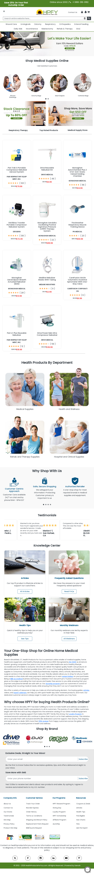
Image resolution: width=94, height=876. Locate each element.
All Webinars (69, 638)
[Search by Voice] (84, 18)
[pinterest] (79, 858)
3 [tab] (48, 504)
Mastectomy (47, 28)
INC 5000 (72, 662)
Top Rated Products (48, 130)
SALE (78, 28)
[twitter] (15, 858)
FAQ (78, 824)
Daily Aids (18, 28)
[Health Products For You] (47, 12)
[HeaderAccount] (82, 12)
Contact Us (72, 12)
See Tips (25, 638)
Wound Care (11, 24)
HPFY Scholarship (59, 816)
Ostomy (37, 24)
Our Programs (59, 798)
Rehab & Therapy (65, 28)
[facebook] (27, 858)
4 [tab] (50, 504)
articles (86, 690)
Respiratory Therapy (18, 130)
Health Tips (80, 812)
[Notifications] (85, 12)
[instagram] (40, 858)
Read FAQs (69, 591)
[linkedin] (53, 858)
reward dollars (67, 676)
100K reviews (43, 721)
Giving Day (57, 808)
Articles (25, 578)
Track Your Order (33, 804)
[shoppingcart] (88, 12)
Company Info (10, 798)
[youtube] (66, 858)
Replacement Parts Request (37, 824)
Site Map (7, 820)
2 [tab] (48, 99)
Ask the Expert (82, 828)
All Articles (25, 591)
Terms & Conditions (34, 816)
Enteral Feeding (81, 24)
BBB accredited (16, 679)
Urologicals (25, 24)
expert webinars (20, 692)
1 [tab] (46, 99)
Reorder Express (32, 808)
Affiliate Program (59, 820)
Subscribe (83, 759)
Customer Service (34, 798)
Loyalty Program (75, 714)
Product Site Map (10, 828)
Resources (81, 798)
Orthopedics (65, 24)
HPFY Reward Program (61, 804)
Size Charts (80, 820)
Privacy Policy (9, 824)
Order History (31, 812)
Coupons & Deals (83, 804)
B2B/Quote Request (34, 828)
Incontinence (32, 28)
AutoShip (56, 824)
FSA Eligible (80, 816)
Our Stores (8, 812)
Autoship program (53, 683)
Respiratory (50, 24)
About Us (7, 804)
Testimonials (9, 816)
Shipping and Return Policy (36, 820)
